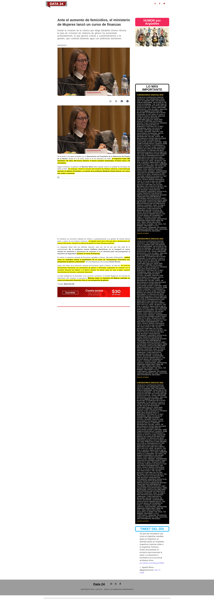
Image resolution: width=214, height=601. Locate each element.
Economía (88, 3)
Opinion (132, 3)
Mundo (139, 3)
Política (80, 3)
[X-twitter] (116, 584)
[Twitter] (164, 3)
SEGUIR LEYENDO (143, 233)
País (95, 3)
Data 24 (99, 584)
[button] (110, 101)
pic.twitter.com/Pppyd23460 (152, 563)
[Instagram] (155, 3)
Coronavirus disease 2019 (150, 95)
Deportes (124, 3)
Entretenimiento (113, 3)
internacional (148, 3)
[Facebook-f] (159, 3)
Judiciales (102, 3)
